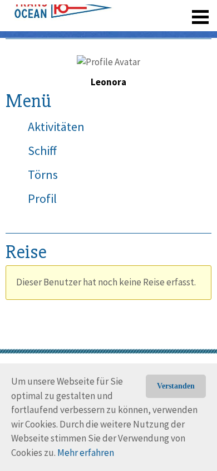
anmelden (184, 33)
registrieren (132, 33)
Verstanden (176, 386)
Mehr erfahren (85, 452)
